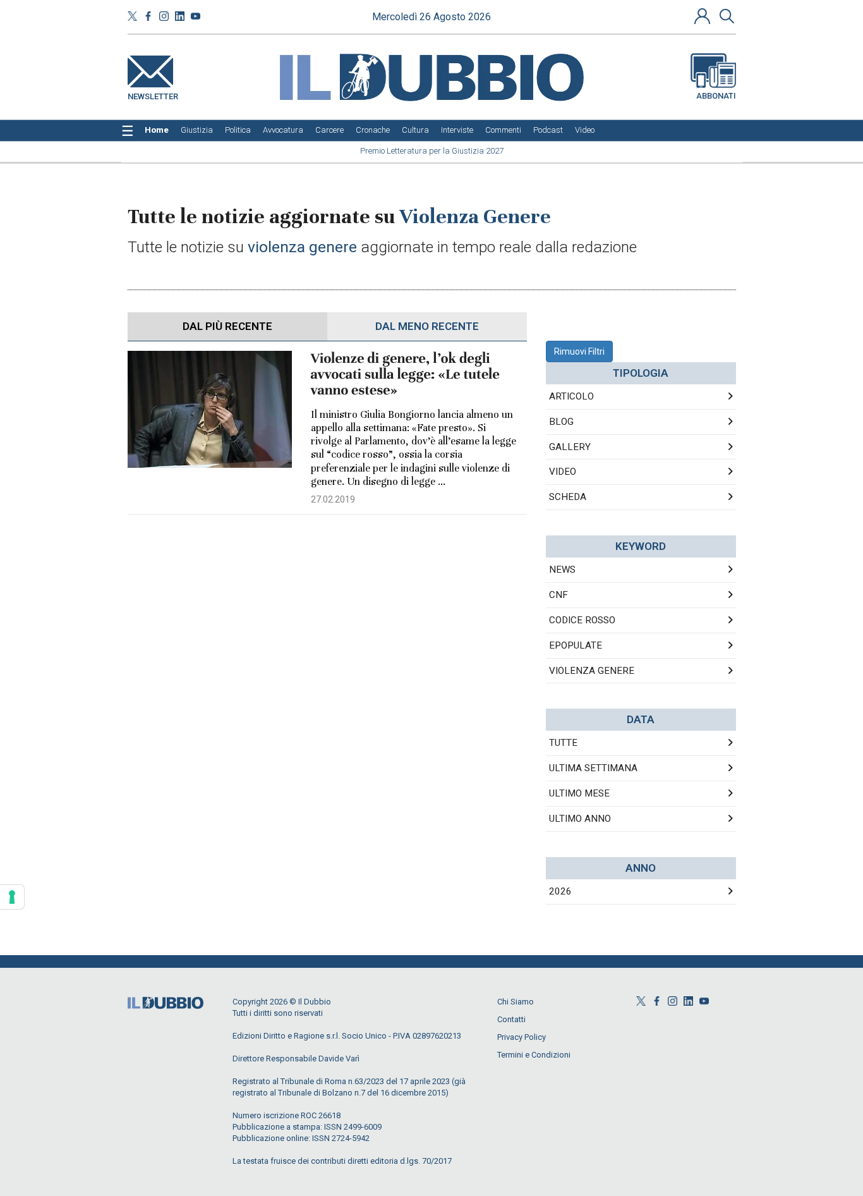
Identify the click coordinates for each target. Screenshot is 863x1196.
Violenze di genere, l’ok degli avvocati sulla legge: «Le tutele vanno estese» (405, 374)
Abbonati (716, 96)
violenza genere (591, 670)
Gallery (570, 447)
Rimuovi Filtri (579, 351)
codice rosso (582, 620)
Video (562, 471)
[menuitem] (156, 130)
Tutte (563, 742)
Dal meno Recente (427, 326)
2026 (560, 891)
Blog (561, 421)
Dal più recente (227, 326)
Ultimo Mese (579, 793)
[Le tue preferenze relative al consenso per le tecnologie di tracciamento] (12, 897)
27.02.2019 (333, 499)
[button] (703, 15)
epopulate (575, 645)
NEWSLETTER (153, 94)
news (562, 569)
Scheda (567, 497)
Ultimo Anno (580, 818)
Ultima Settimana (593, 768)
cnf (558, 595)
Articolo (571, 396)
